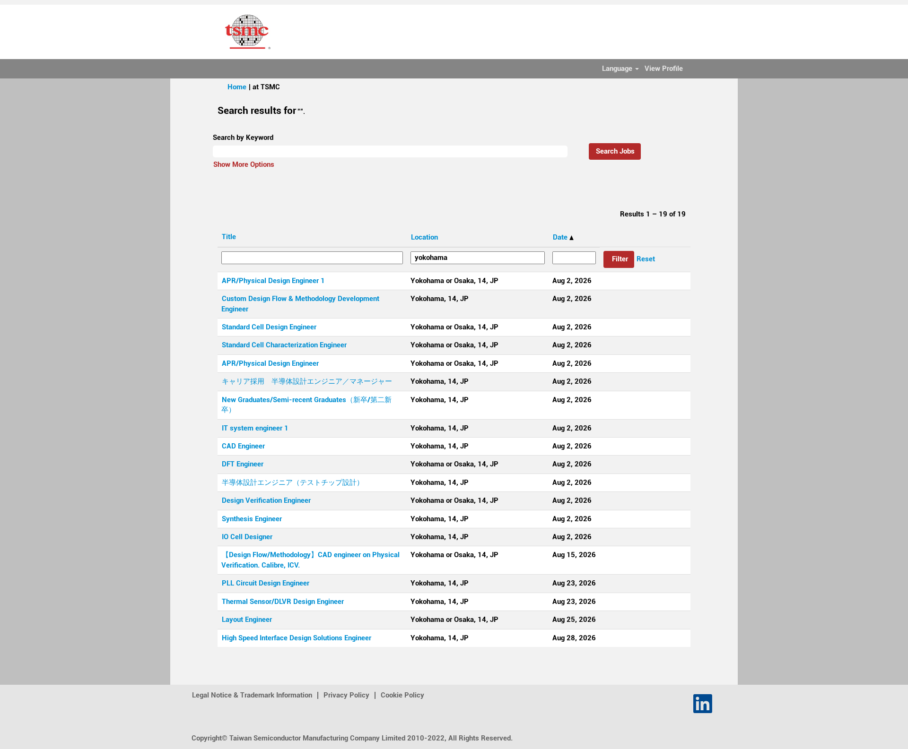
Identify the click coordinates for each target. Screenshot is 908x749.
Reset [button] (646, 259)
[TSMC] (248, 32)
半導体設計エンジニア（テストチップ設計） (293, 482)
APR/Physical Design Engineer (270, 363)
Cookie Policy (402, 695)
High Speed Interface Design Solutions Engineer (296, 638)
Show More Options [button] (243, 164)
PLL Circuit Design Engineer (265, 583)
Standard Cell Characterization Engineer (284, 345)
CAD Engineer (243, 446)
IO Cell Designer (247, 537)
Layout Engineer (247, 619)
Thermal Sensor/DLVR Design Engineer (283, 601)
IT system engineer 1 (255, 428)
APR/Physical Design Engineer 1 (273, 280)
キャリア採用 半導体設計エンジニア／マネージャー (307, 381)
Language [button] (618, 69)
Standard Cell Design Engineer (269, 327)
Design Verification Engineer (266, 500)
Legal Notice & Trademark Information (252, 695)
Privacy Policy (346, 695)
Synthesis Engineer (252, 519)
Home (236, 87)
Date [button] (561, 237)
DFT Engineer (242, 464)
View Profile (664, 69)
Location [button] (424, 237)
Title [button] (229, 236)
